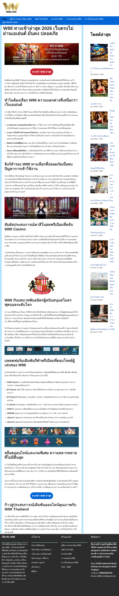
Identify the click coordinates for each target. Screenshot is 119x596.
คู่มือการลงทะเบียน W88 (20, 19)
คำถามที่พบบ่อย (37, 545)
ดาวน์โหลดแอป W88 (94, 19)
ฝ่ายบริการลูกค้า (38, 563)
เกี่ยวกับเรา (35, 567)
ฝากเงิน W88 (57, 19)
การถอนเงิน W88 (73, 19)
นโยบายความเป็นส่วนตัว (41, 554)
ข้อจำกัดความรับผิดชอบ (41, 550)
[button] (18, 22)
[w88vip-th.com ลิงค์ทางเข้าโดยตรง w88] (11, 8)
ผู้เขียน (34, 571)
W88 (4, 19)
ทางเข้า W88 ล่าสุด (41, 72)
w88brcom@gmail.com (106, 576)
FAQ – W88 (66, 567)
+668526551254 (105, 573)
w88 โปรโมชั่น (41, 19)
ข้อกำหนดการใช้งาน (40, 558)
